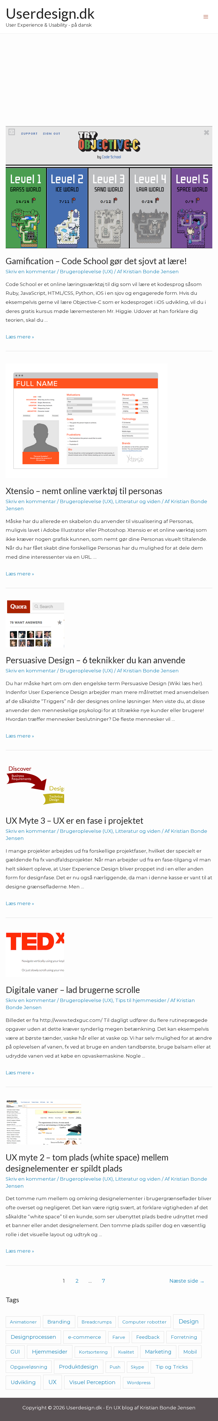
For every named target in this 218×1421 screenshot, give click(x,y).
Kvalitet (126, 1352)
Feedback (148, 1337)
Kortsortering (93, 1352)
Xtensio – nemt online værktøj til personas (84, 491)
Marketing (158, 1352)
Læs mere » (20, 337)
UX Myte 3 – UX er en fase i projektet (74, 820)
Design (189, 1321)
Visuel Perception (92, 1382)
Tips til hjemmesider (140, 1000)
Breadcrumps (96, 1322)
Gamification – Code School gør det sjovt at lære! (96, 261)
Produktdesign (78, 1366)
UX (52, 1382)
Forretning (184, 1337)
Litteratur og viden (138, 501)
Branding (58, 1322)
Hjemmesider (49, 1351)
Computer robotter (144, 1322)
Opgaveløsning (28, 1367)
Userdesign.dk (50, 13)
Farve (118, 1337)
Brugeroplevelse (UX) (86, 271)
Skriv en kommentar (31, 271)
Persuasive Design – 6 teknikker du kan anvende (95, 660)
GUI (15, 1352)
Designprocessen (33, 1337)
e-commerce (84, 1337)
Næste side (187, 1281)
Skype (137, 1367)
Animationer (23, 1322)
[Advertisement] (109, 76)
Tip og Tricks (172, 1367)
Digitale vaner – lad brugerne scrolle (73, 989)
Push (115, 1367)
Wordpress (138, 1382)
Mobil (190, 1352)
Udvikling (23, 1382)
